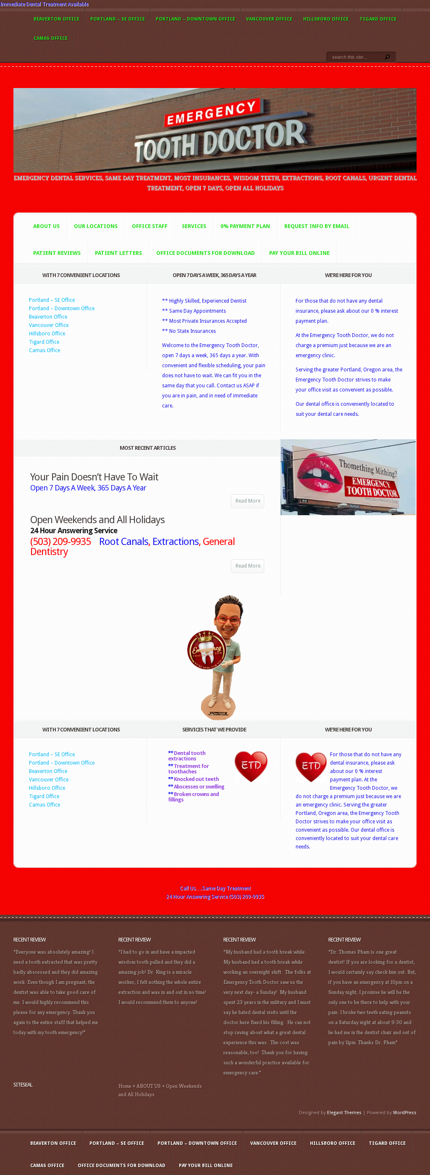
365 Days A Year (121, 487)
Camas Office (51, 38)
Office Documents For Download (205, 253)
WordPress (405, 1112)
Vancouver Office (269, 19)
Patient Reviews (57, 253)
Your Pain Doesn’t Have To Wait (94, 477)
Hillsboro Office (326, 19)
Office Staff (150, 226)
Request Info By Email (316, 226)
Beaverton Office (56, 19)
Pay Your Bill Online (299, 253)
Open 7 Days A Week (62, 487)
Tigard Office (377, 19)
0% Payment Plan (245, 226)
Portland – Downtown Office (195, 19)
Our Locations (96, 226)
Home (124, 1085)
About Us (46, 226)
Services (194, 226)
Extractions (175, 541)
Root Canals (123, 541)
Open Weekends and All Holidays (97, 520)
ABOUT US (148, 1085)
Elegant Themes (344, 1112)
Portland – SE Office (117, 19)
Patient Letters (118, 253)
